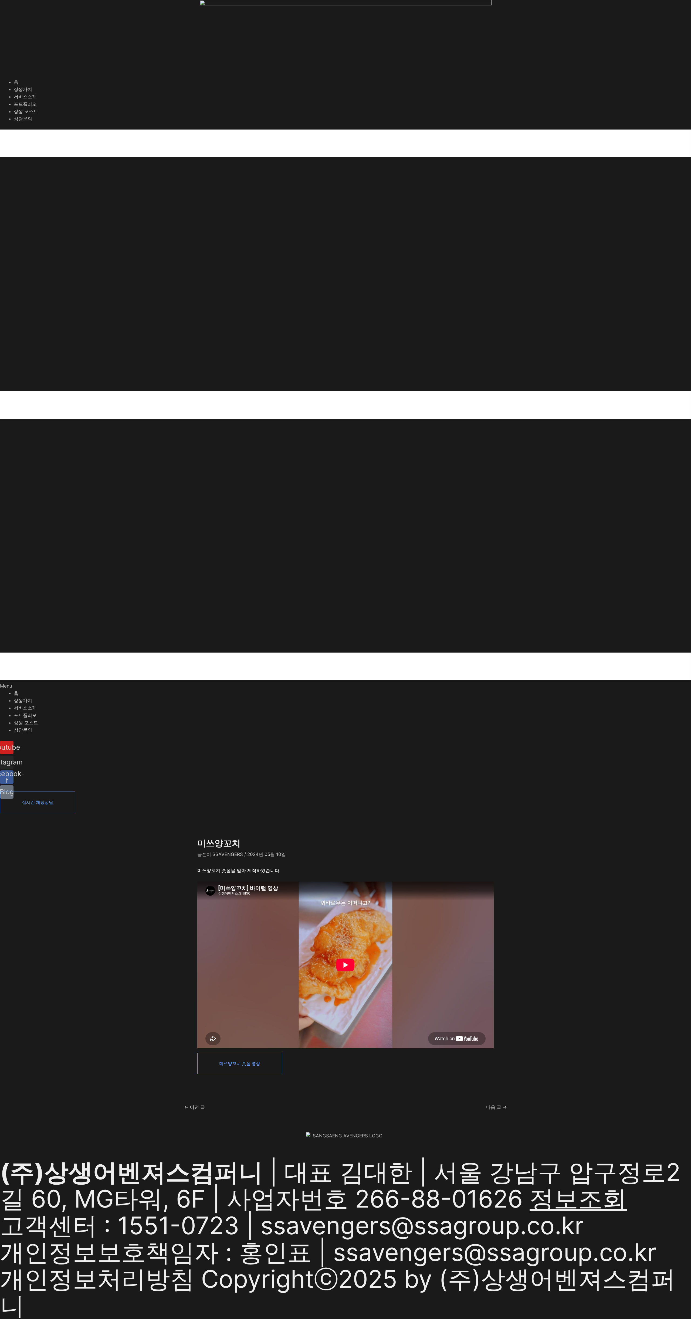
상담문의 (23, 118)
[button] (345, 410)
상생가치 (23, 89)
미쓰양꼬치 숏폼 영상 (239, 1063)
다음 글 (496, 1107)
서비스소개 (25, 96)
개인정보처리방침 (97, 1279)
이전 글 (194, 1107)
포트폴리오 (25, 104)
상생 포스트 (26, 111)
